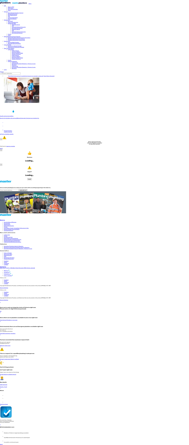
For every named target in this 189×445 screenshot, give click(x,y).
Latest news (7, 234)
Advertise (14, 65)
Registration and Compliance (11, 238)
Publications (7, 274)
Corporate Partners (8, 230)
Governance (7, 223)
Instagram (6, 263)
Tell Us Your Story (8, 254)
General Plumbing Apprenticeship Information (19, 37)
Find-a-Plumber (8, 253)
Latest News (11, 49)
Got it (1, 148)
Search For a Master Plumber (15, 46)
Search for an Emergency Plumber (16, 47)
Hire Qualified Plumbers (13, 42)
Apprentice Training (12, 14)
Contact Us (6, 272)
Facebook (6, 261)
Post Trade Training (12, 15)
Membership (7, 20)
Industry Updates (16, 52)
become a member (10, 146)
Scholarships (7, 224)
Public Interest (15, 50)
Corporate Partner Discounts (19, 27)
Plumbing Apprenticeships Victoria (16, 39)
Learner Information (13, 17)
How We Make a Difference (10, 222)
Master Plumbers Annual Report (11, 229)
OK (0, 311)
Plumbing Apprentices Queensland (16, 40)
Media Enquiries (8, 255)
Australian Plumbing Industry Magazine (13, 246)
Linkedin (6, 264)
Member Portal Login (9, 258)
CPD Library (10, 8)
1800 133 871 (3, 268)
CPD (5, 5)
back (29, 179)
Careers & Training (16, 54)
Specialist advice (16, 24)
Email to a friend (4, 404)
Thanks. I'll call (3, 386)
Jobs (5, 256)
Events (9, 34)
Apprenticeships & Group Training (12, 36)
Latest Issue (15, 62)
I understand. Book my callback (11, 359)
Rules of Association (9, 225)
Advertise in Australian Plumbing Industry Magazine (16, 247)
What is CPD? (11, 7)
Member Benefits (12, 23)
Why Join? (10, 21)
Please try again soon (5, 345)
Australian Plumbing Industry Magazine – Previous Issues (18, 248)
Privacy (5, 227)
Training (6, 11)
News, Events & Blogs (9, 48)
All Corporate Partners (17, 28)
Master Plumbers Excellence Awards (12, 239)
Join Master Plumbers (9, 257)
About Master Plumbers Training (15, 12)
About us (2, 220)
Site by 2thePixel (4, 287)
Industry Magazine (12, 61)
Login (9, 10)
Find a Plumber (7, 44)
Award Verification (12, 18)
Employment (7, 41)
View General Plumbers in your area (8, 320)
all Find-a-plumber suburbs (6, 134)
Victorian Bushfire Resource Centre (12, 242)
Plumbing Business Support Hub (12, 240)
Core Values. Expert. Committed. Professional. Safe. (16, 228)
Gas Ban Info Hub (8, 237)
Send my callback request (10, 374)
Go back (2, 359)
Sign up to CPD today (13, 9)
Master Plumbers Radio (17, 53)
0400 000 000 (3, 384)
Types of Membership (13, 22)
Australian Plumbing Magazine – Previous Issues (24, 63)
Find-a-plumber (8, 275)
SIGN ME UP (23, 190)
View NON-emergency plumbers (7, 333)
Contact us (3, 266)
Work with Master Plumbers (14, 43)
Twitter (5, 262)
